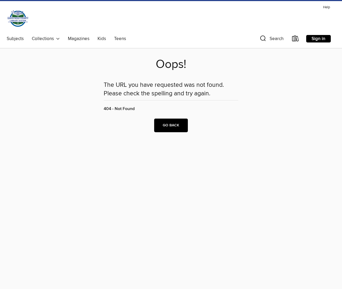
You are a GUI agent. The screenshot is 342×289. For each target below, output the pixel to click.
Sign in (318, 39)
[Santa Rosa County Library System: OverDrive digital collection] (18, 18)
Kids (102, 39)
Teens (120, 39)
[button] (271, 39)
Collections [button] (44, 39)
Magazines (79, 39)
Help (326, 7)
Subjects (15, 39)
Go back (171, 125)
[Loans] (295, 39)
